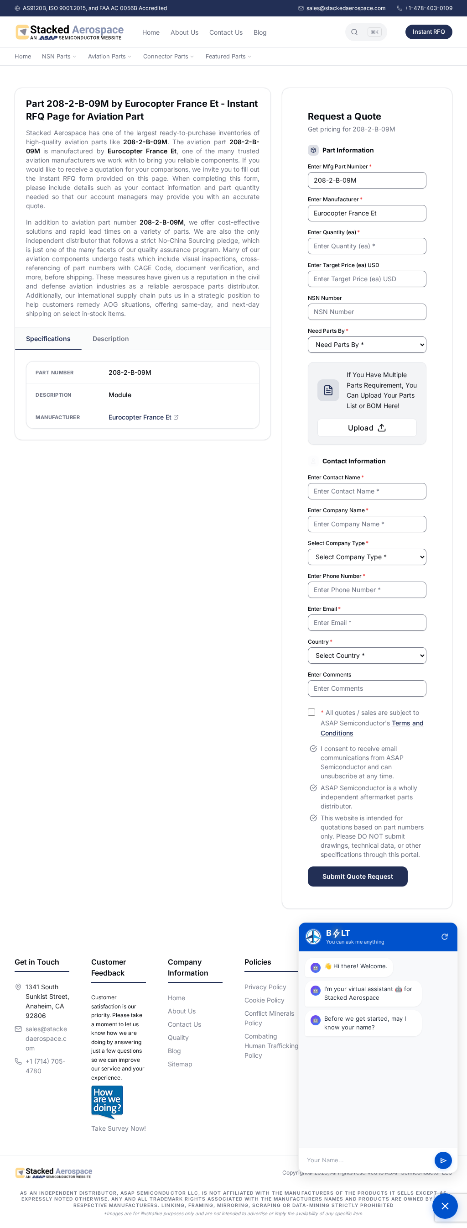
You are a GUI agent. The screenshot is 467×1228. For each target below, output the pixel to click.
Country (320, 641)
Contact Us (226, 32)
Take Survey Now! (118, 1128)
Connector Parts (165, 56)
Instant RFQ (429, 31)
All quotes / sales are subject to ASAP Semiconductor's (372, 722)
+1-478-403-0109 (428, 8)
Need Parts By (328, 330)
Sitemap (180, 1064)
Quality (178, 1037)
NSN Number (325, 297)
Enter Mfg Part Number (340, 166)
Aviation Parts (107, 56)
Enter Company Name (338, 510)
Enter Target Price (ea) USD (343, 265)
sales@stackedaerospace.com (346, 8)
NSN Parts (56, 56)
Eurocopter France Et (140, 417)
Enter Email (324, 608)
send (443, 1160)
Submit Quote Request (357, 876)
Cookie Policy (264, 1000)
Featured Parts (226, 56)
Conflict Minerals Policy (269, 1018)
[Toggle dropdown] (74, 56)
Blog (260, 32)
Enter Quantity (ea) (334, 232)
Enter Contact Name (336, 477)
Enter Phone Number (336, 575)
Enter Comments (329, 674)
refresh (444, 936)
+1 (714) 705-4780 (45, 1066)
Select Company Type (338, 543)
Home (151, 32)
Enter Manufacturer (335, 199)
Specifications (48, 338)
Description (111, 338)
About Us (184, 32)
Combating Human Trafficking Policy (271, 1045)
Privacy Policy (265, 987)
